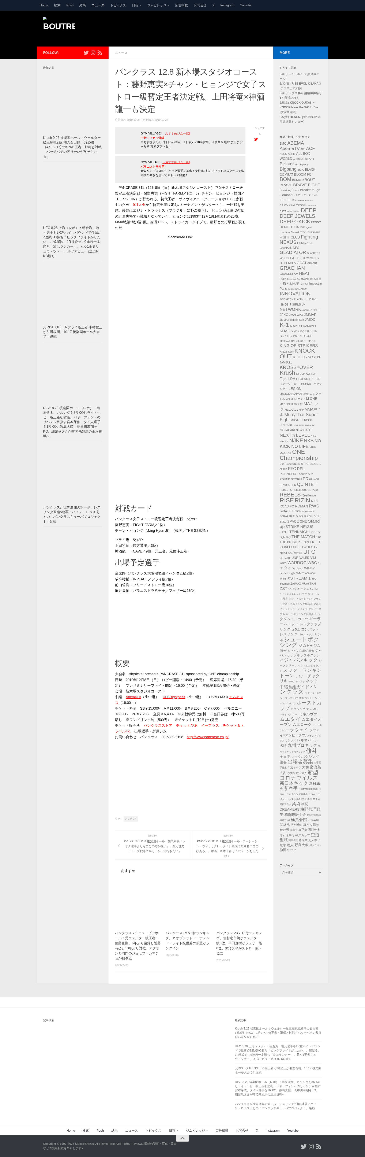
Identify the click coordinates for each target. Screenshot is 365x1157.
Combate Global (305, 200)
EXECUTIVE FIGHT (310, 232)
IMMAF (294, 283)
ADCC (283, 153)
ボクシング (298, 709)
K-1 (284, 324)
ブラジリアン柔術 (294, 698)
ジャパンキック (301, 660)
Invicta (298, 299)
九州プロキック (302, 745)
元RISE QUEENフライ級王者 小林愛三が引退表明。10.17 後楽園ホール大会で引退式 (72, 331)
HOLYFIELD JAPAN (290, 279)
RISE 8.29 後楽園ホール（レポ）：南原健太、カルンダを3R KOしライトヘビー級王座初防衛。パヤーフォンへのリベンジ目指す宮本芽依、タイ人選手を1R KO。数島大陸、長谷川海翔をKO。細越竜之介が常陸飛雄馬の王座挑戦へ (72, 422)
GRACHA (312, 263)
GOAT (301, 263)
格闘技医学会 (295, 814)
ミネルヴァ (308, 714)
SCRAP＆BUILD (307, 516)
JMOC (310, 319)
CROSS (301, 205)
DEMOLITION (290, 227)
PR (305, 479)
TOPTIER (308, 542)
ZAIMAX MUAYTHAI (303, 583)
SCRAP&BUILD (289, 516)
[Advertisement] (245, 28)
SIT (318, 516)
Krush (287, 372)
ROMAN (301, 506)
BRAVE (286, 185)
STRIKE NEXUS (299, 526)
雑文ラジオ (315, 845)
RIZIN (302, 500)
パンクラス (131, 819)
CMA (314, 195)
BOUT (310, 179)
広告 (283, 773)
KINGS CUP (287, 351)
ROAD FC (287, 506)
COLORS (288, 200)
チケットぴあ (186, 726)
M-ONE (311, 398)
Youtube (245, 5)
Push (70, 5)
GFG (296, 247)
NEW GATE (303, 430)
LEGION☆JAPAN (291, 393)
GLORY (303, 258)
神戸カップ (302, 835)
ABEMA (295, 143)
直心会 (294, 829)
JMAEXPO (296, 315)
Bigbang (288, 169)
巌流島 (315, 767)
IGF (286, 283)
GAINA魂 (286, 247)
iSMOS (284, 304)
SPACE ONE (297, 521)
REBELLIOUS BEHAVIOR (306, 490)
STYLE (284, 532)
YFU (314, 578)
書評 (309, 799)
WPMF (283, 578)
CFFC (307, 195)
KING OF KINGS (306, 341)
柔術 (296, 804)
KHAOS (286, 331)
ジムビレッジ (156, 5)
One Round (285, 464)
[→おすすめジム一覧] (175, 133)
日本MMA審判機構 (308, 789)
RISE (287, 500)
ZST (283, 588)
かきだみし (313, 589)
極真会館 (299, 819)
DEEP (308, 210)
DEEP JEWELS (297, 216)
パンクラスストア (158, 726)
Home (44, 5)
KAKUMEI (309, 326)
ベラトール (311, 697)
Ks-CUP (300, 374)
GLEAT (291, 258)
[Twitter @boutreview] (86, 52)
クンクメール (299, 624)
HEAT (304, 273)
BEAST (309, 158)
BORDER (298, 180)
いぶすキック (297, 589)
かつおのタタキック (290, 594)
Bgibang (304, 164)
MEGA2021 (291, 409)
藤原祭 (303, 840)
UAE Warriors (295, 553)
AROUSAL (298, 159)
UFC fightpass (174, 697)
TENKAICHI (299, 532)
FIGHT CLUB (290, 237)
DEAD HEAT (293, 211)
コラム (295, 629)
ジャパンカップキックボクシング (301, 655)
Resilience (309, 495)
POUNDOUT (289, 474)
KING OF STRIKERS (299, 345)
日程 (135, 5)
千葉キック (294, 767)
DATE (283, 211)
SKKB (283, 521)
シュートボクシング (299, 642)
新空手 (291, 788)
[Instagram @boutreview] (92, 52)
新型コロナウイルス (299, 775)
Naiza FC (310, 425)
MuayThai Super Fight (299, 417)
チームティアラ (297, 681)
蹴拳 (283, 845)
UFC (309, 552)
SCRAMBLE (308, 511)
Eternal (295, 232)
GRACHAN (292, 268)
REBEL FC (286, 489)
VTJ (313, 557)
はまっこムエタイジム (301, 599)
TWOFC (307, 547)
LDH (291, 379)
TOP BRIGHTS (290, 542)
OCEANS (285, 452)
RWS (314, 506)
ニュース (98, 5)
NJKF (296, 440)
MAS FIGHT (286, 404)
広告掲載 (181, 5)
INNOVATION (295, 293)
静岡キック (288, 850)
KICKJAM (285, 341)
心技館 (291, 773)
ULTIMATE (285, 558)
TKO (318, 537)
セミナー (301, 676)
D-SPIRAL (311, 205)
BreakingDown (289, 190)
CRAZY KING (287, 205)
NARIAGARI (287, 430)
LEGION (295, 389)
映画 (303, 799)
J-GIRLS (295, 304)
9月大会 (139, 205)
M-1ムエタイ (298, 399)
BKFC (300, 169)
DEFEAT (316, 222)
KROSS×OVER (296, 367)
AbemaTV (133, 697)
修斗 (312, 750)
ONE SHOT (298, 464)
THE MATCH (303, 537)
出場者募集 (300, 761)
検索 (57, 5)
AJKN (291, 153)
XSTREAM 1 (299, 578)
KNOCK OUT (297, 353)
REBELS (290, 495)
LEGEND (302, 379)
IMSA (291, 288)
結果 (82, 5)
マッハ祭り (312, 709)
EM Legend (306, 227)
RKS (314, 501)
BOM (285, 179)
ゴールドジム (306, 634)
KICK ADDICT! (301, 331)
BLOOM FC (303, 174)
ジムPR (305, 645)
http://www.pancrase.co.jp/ (208, 737)
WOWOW (310, 573)
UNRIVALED (300, 557)
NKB (309, 440)
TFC (313, 532)
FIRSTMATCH (305, 242)
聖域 (284, 840)
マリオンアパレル (289, 714)
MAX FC (298, 404)
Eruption (285, 232)
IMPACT (304, 283)
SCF (298, 511)
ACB (303, 149)
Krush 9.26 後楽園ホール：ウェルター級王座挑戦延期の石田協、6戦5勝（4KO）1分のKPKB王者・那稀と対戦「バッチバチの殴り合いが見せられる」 (72, 147)
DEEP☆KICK (295, 221)
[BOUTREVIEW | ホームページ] (59, 27)
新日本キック (294, 783)
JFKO (284, 315)
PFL (301, 468)
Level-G (307, 393)
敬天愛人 (301, 773)
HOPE (305, 278)
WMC (300, 573)
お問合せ (200, 5)
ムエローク (302, 724)
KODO (299, 357)
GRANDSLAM (289, 274)
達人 (290, 845)
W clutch (298, 568)
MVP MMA (299, 425)
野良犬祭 (301, 845)
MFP (301, 410)
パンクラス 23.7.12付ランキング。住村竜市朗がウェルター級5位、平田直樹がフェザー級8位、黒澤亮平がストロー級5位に (239, 943)
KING (293, 341)
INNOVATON (286, 299)
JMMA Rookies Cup (292, 319)
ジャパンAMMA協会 (301, 650)
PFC (292, 468)
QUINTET (306, 484)
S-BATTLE (287, 511)
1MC (283, 143)
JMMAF (310, 315)
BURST (297, 195)
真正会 (302, 829)
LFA (315, 393)
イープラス (210, 726)
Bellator (287, 164)
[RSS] (99, 52)
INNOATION (301, 289)
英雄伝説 (293, 840)
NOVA (312, 447)
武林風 (285, 825)
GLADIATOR (293, 252)
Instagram (227, 5)
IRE (306, 299)
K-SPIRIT (296, 326)
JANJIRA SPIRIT (311, 309)
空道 (315, 834)
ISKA (312, 299)
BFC (297, 164)
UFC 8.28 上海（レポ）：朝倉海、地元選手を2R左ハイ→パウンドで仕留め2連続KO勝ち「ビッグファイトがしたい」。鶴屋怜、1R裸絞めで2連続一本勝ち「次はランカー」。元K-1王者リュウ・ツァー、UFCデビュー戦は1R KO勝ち (72, 242)
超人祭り (314, 840)
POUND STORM (291, 479)
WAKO (283, 563)
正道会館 (313, 820)
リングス (290, 740)
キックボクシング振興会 (299, 614)
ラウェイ (299, 729)
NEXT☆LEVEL (295, 435)
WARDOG (297, 562)
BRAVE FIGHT (306, 185)
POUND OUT (306, 474)
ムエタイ (290, 719)
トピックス (118, 5)
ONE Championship (299, 454)
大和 (305, 767)
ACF (310, 148)
